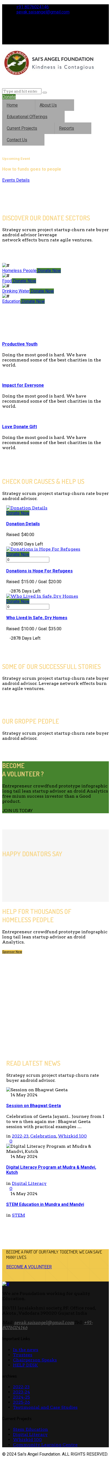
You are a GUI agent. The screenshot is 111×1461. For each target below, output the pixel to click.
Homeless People (19, 270)
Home (12, 105)
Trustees (22, 1354)
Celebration (43, 1136)
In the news (25, 1349)
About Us (48, 105)
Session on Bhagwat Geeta (33, 1105)
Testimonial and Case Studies (45, 1407)
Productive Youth (19, 344)
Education (11, 301)
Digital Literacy (29, 1183)
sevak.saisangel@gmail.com (43, 12)
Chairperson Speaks (35, 1360)
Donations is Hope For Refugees (39, 570)
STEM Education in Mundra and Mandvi (45, 1204)
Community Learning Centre (45, 1444)
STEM (18, 1215)
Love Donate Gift (19, 426)
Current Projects (22, 128)
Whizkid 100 (72, 1136)
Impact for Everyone (23, 385)
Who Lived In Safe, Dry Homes (36, 617)
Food (7, 280)
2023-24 (21, 1392)
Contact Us (17, 139)
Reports (66, 128)
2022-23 (20, 1136)
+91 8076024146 (32, 6)
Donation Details (23, 523)
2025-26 (21, 1402)
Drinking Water (16, 291)
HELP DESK (25, 1365)
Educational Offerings (27, 116)
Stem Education (30, 1429)
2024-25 (21, 1397)
